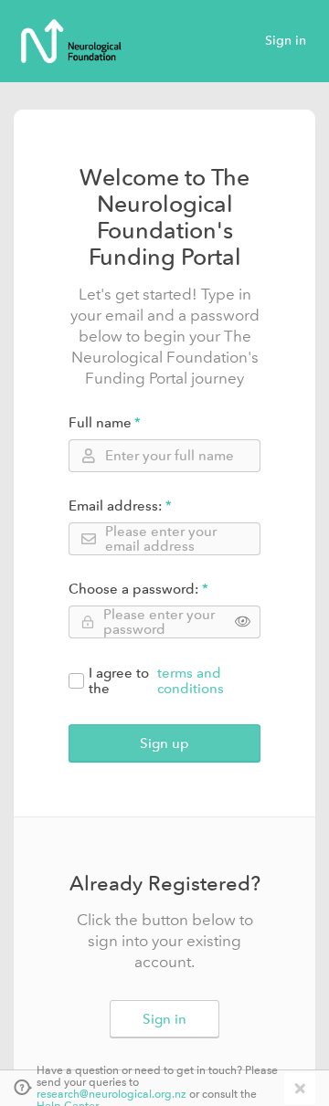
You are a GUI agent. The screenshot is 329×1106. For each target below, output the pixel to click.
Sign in (285, 40)
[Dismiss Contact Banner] (298, 1088)
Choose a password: (134, 589)
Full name (100, 423)
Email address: (116, 506)
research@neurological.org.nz (111, 1095)
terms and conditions (190, 681)
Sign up (164, 743)
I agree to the (156, 681)
